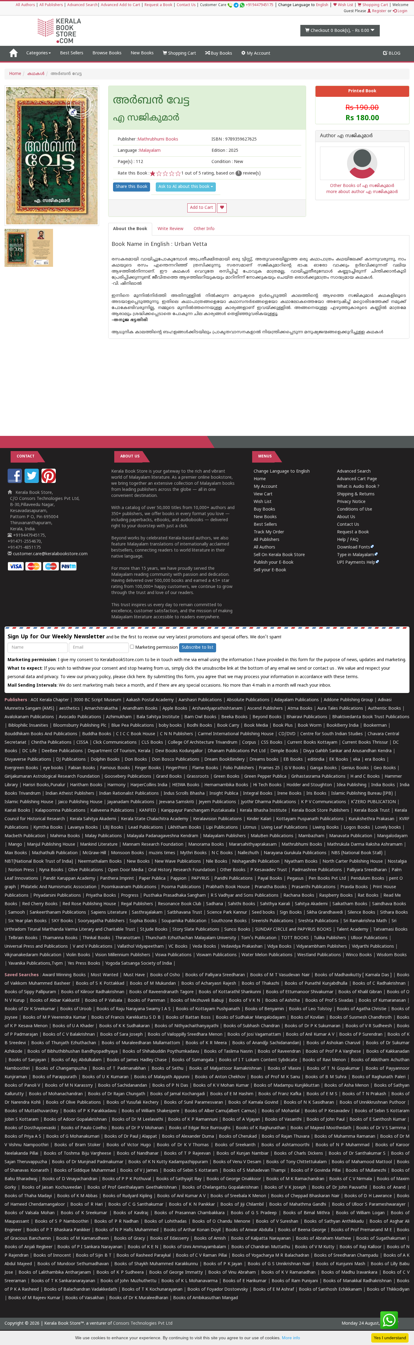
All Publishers (51, 5)
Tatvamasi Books (390, 929)
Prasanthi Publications (314, 887)
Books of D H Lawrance (368, 1196)
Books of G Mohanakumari (72, 1136)
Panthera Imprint (117, 878)
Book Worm (310, 725)
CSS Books (271, 742)
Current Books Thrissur (365, 742)
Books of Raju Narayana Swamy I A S (133, 1009)
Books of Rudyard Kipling (127, 1196)
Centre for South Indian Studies (331, 734)
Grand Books (169, 776)
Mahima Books (65, 836)
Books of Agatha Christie (361, 1009)
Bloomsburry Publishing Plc (79, 725)
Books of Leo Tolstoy (310, 1009)
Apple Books (174, 708)
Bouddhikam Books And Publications (41, 734)
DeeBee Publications (62, 751)
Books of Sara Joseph (121, 1034)
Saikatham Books (349, 904)
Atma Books (300, 708)
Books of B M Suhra (325, 1077)
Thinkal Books (96, 938)
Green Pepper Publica (265, 776)
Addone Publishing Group (348, 700)
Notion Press (21, 870)
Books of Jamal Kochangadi (177, 1094)
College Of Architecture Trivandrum (202, 742)
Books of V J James (139, 1170)
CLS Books (152, 742)
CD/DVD (287, 734)
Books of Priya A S (23, 1136)
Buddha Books (96, 734)
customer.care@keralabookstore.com (50, 554)
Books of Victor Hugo (128, 1145)
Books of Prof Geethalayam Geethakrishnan (131, 1187)
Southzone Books (229, 921)
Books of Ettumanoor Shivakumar (299, 992)
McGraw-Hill (94, 853)
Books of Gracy (129, 1238)
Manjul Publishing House (51, 844)
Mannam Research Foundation (152, 844)
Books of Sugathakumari (381, 1238)
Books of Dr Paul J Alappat (130, 1136)
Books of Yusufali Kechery (132, 1102)
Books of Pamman (146, 1000)
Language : (139, 150)
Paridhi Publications (233, 878)
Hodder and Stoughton (309, 785)
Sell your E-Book (270, 570)
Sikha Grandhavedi (325, 912)
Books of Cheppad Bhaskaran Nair (305, 1196)
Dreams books (264, 759)
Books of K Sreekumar (84, 1213)
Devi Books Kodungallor (179, 751)
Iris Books (316, 793)
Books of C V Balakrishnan (69, 1034)
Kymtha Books (48, 827)
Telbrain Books (23, 938)
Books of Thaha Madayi (28, 1196)
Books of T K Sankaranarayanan (63, 1281)
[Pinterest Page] (49, 481)
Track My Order (269, 532)
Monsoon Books (127, 853)
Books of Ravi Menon (324, 1060)
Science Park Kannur (227, 912)
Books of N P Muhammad (342, 1145)
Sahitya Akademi (311, 904)
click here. (137, 677)
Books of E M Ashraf (273, 1289)
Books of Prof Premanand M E (361, 1230)
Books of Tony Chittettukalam (296, 1162)
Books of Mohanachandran (56, 1094)
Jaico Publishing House (80, 802)
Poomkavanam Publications (128, 887)
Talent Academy (352, 929)
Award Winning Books (64, 975)
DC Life (29, 751)
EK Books (338, 759)
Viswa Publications (173, 955)
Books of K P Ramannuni (193, 1119)
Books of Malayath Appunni (162, 1077)
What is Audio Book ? (358, 486)
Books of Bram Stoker (77, 1145)
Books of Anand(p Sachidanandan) (266, 1043)
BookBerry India (342, 725)
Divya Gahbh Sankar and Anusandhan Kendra (347, 751)
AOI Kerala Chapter (50, 700)
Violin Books (78, 955)
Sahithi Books (241, 904)
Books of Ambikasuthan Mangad (205, 1298)
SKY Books (62, 921)
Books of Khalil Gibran (360, 992)
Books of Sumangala (192, 1060)
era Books (375, 759)
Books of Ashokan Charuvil (333, 1043)
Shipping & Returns (356, 494)
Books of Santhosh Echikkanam (330, 1289)
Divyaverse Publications (28, 759)
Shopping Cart (374, 5)
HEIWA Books (185, 785)
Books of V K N (244, 1000)
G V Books (295, 768)
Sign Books (291, 912)
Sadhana (214, 904)
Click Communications (115, 742)
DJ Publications (71, 759)
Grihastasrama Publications (318, 776)
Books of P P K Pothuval (126, 1179)
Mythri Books (193, 853)
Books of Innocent (52, 1255)
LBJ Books (113, 827)
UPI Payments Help (356, 562)
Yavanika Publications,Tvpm (35, 963)
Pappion (178, 878)
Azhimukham (119, 717)
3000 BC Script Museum (97, 700)
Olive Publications (85, 870)
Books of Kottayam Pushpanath (208, 1009)
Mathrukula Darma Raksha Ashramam (364, 844)
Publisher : (148, 139)
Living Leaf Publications (284, 827)
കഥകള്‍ (36, 73)
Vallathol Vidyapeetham (140, 946)
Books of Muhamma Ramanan (344, 1136)
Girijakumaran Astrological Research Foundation (52, 776)
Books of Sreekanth (235, 1145)
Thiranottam (127, 938)
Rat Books (368, 895)
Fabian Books (81, 768)
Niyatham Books (301, 861)
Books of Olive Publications (73, 1102)
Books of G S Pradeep (254, 1213)
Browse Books (107, 53)
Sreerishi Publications (272, 921)
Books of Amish (210, 1238)
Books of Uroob (76, 1009)
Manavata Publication (350, 836)
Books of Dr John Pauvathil (339, 1187)
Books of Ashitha (282, 1000)
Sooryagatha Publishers (101, 921)
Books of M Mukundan (153, 983)
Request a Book (158, 5)
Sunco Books (237, 929)
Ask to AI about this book (185, 186)
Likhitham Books (184, 827)
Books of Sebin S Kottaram (190, 1170)
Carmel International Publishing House (236, 734)
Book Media (256, 725)
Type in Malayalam (355, 555)
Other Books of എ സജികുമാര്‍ (362, 186)
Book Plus (283, 725)
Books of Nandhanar (138, 1153)
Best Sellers (71, 53)
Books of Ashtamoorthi (285, 1145)
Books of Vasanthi (283, 1119)
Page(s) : (130, 162)
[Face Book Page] (15, 481)
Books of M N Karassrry (69, 1085)
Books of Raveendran (279, 1051)
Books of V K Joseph (285, 1187)
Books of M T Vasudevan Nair (280, 975)
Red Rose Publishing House (89, 904)
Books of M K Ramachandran (295, 1179)
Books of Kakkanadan (387, 1051)
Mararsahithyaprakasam (253, 844)
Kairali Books (17, 810)
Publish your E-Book (273, 562)
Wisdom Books (392, 955)
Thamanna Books (60, 938)
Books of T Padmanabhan (119, 1068)
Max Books (16, 853)
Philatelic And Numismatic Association (58, 887)
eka (356, 759)
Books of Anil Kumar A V (310, 1034)
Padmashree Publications (317, 870)
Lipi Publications (222, 827)
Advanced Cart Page (357, 479)
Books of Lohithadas (165, 1221)
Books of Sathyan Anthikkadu (334, 1221)
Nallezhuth (248, 853)
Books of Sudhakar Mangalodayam (250, 1017)
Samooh (16, 912)
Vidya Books (279, 946)
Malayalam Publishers (224, 836)
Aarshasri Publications (200, 700)
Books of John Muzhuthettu (128, 1281)
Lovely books (388, 827)
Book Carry (228, 725)
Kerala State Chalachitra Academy (154, 819)
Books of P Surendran (360, 1034)
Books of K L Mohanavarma (189, 1281)
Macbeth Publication (25, 836)
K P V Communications (323, 802)
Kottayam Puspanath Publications (310, 819)
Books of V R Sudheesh (369, 1026)
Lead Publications (145, 827)
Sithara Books (394, 912)
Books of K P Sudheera (119, 1272)
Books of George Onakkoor (233, 1179)
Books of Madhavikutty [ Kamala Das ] (353, 975)
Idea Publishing (351, 785)
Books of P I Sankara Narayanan (89, 1247)
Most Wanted (104, 975)
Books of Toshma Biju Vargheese (77, 1153)
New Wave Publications (178, 861)
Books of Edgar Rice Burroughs (200, 1128)
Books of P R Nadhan (116, 1221)
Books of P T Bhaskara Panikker (58, 1230)
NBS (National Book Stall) (356, 853)
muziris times (162, 853)
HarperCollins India (148, 785)
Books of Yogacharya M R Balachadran (270, 1255)
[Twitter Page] (32, 481)
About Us (346, 517)
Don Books (136, 759)
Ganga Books (323, 768)
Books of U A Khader (73, 1026)
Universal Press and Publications (36, 946)
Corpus (249, 742)
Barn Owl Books (200, 717)
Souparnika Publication (184, 921)
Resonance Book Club (179, 904)
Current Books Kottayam (312, 742)
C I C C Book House (135, 734)
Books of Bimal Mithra (306, 1213)
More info (291, 1337)
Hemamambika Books (226, 785)
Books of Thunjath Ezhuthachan (63, 1043)
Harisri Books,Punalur (44, 785)
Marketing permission (156, 647)
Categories (37, 53)
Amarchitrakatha (101, 708)
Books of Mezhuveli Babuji (197, 1000)
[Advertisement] (207, 381)
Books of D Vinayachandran (69, 1179)
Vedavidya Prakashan (241, 946)
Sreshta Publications (318, 921)
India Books (383, 785)
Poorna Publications (181, 887)
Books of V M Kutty (314, 1247)
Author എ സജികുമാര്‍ (346, 136)
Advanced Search (82, 5)
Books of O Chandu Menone (221, 1221)
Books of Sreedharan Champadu (346, 1255)
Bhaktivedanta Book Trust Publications (370, 717)
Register (378, 11)
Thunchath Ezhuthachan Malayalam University (190, 938)
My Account (257, 53)
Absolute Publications (248, 700)
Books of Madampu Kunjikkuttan (286, 1085)
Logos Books (357, 827)
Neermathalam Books (100, 861)
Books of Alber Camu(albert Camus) (220, 1111)
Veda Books (204, 946)
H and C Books (365, 776)
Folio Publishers (238, 768)
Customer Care (236, 5)
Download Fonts (353, 547)
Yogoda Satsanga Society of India (138, 963)
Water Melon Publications (267, 955)
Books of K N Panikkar (192, 1204)
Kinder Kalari (259, 819)
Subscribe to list (197, 647)
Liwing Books (325, 827)
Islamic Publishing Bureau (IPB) (362, 793)
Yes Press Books (84, 963)
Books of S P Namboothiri (61, 1221)
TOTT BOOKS (295, 938)
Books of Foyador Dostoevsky (217, 1289)
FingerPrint (176, 768)
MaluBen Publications (272, 836)
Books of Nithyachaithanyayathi (186, 1026)
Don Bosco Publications (175, 759)
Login (401, 11)
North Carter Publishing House (352, 861)
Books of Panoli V (22, 1085)
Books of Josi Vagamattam (254, 1034)
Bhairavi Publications (306, 717)
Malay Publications (103, 836)
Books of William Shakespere (150, 1111)
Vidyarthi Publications (373, 946)
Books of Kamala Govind (253, 1102)
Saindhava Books (389, 904)
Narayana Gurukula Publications (295, 853)
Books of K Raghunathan (260, 1128)
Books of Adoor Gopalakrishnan (75, 1119)
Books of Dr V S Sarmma (381, 1128)
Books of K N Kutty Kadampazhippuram (168, 1162)
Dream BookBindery (224, 759)
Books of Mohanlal (280, 1111)
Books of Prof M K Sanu (275, 1077)
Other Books (232, 870)
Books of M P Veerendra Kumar (54, 1017)
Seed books (263, 912)
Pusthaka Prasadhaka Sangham (174, 895)
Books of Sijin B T (94, 1255)
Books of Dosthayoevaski (30, 1128)
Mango (15, 844)
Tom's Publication (258, 938)
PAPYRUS (200, 878)
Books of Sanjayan (27, 1060)
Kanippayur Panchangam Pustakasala (198, 810)
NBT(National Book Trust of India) (39, 861)
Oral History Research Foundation (181, 870)
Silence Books (361, 912)
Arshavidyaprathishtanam (217, 708)
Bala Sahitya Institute (157, 717)
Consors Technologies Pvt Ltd (142, 1323)
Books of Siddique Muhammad (84, 1170)
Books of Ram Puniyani (295, 1281)
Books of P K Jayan (222, 1264)
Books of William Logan (360, 1213)
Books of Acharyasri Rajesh (208, 983)
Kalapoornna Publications (60, 810)
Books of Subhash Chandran (251, 1026)
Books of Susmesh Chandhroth (360, 1017)
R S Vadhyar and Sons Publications (245, 895)
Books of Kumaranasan (382, 1000)
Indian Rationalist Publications (129, 793)
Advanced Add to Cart (120, 5)
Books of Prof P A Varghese (333, 1051)
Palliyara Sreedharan (367, 870)
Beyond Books (267, 717)
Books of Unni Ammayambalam (194, 1247)
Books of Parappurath (54, 1077)
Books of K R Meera (206, 1043)
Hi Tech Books (267, 785)
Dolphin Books (105, 759)
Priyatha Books (101, 895)
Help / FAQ (348, 539)
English (322, 5)
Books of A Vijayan (241, 1119)
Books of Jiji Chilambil (242, 1204)
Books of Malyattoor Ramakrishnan (225, 1068)
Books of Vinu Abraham (232, 1272)
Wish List (345, 5)
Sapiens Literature (109, 912)
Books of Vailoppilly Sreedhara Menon (185, 1034)
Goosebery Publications (128, 776)
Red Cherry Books (40, 904)
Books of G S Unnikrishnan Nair (279, 1264)
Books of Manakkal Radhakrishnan (357, 1281)
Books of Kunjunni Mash (340, 1264)
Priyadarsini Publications (57, 895)
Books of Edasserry (169, 1238)
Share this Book (131, 186)
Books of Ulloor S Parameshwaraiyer (369, 1204)
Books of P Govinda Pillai (315, 1170)
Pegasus (295, 878)
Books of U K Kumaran (105, 1077)
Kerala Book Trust (372, 810)
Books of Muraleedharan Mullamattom (141, 1043)
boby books (170, 725)
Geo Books (385, 768)
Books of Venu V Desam (237, 1162)
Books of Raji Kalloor (360, 1247)
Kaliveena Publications (112, 810)
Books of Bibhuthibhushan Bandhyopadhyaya (72, 1051)
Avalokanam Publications (29, 717)
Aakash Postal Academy (150, 700)
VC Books (178, 946)
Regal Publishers (137, 904)
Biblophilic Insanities (28, 725)
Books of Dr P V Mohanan (138, 1128)
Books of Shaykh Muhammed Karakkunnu (156, 1264)
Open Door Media (125, 870)
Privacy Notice (351, 501)
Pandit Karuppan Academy (69, 878)
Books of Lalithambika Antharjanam (54, 1272)
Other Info (204, 229)
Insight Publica (223, 793)
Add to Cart (201, 207)
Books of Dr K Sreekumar (30, 1009)
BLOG (393, 53)
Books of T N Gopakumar (333, 1068)
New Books (142, 53)
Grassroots (198, 776)
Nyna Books (51, 870)
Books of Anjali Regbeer (28, 1247)
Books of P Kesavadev (327, 1111)
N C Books (222, 853)
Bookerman (375, 725)
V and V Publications (92, 946)
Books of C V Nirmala (350, 1179)
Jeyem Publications (217, 802)
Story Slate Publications (195, 929)
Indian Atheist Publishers (69, 793)
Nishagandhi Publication (255, 861)
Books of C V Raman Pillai (201, 1255)
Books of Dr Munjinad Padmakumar (87, 1162)
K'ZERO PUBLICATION (373, 802)
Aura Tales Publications (340, 708)
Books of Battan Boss (188, 1017)
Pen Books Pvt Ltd (327, 878)
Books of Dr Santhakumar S (357, 1153)
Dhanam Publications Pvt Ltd (236, 751)
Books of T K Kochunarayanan (152, 1289)
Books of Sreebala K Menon (238, 1196)
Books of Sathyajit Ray (179, 1179)
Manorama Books (206, 844)
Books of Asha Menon (346, 1085)
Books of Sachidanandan (122, 1085)
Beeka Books (234, 717)
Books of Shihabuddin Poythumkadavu (160, 1051)
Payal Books (270, 878)
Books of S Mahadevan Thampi (254, 1170)
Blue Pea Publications (132, 725)
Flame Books (205, 768)
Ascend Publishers (265, 708)
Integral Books (257, 793)
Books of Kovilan (308, 1017)
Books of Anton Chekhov (220, 1077)
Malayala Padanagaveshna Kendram (162, 836)
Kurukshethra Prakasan (371, 819)
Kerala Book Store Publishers (320, 810)
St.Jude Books (154, 929)
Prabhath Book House (228, 887)
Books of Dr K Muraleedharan (138, 1298)
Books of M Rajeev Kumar (34, 1298)
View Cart (263, 494)
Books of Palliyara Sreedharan (215, 975)
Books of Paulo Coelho (84, 1128)
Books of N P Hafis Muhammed (127, 1230)
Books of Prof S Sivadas (329, 1000)
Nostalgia (397, 861)
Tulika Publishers (330, 938)
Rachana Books (298, 895)
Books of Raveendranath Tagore (161, 992)
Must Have (134, 975)
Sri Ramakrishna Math (365, 921)
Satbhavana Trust (184, 912)
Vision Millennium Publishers (122, 955)
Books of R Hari (86, 1204)
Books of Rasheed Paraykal (143, 1255)
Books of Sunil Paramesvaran (193, 1102)
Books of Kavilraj (130, 1213)
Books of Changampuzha (60, 1068)
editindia (316, 759)
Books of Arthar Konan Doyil (192, 1230)
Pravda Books (354, 887)
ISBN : (234, 139)
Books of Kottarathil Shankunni (230, 992)
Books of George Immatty (176, 1272)
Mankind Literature (99, 844)
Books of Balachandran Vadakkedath (80, 1289)
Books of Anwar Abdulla (249, 1230)
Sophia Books (143, 921)
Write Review (170, 229)
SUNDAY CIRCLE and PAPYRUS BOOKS (293, 929)
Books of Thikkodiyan (388, 1289)
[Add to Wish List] (222, 208)
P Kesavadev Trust (268, 870)
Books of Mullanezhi (366, 1170)
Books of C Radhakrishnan (379, 983)
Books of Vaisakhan (84, 1298)
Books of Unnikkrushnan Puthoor (372, 1102)
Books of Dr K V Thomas (183, 1145)
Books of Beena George (302, 1230)
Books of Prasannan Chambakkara (189, 1213)
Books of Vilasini (284, 1068)
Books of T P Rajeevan (187, 1153)
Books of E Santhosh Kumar (377, 1119)
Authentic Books (384, 708)
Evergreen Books (21, 768)
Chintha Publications (51, 742)
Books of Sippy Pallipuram (30, 992)
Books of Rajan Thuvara (285, 1136)
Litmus (249, 827)
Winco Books (359, 955)
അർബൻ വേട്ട (151, 101)
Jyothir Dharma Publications (268, 802)
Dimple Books (284, 751)
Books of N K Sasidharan (309, 1102)
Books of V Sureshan (277, 1221)
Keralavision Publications (217, 819)
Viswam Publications (216, 955)
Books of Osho (165, 975)
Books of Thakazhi (260, 983)
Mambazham (311, 836)
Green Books (226, 776)
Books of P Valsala (103, 1000)
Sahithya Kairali (275, 904)
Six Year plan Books (27, 921)
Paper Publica (152, 878)
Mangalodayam (392, 836)
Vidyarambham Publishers (321, 946)
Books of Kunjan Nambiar (242, 1153)
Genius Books (355, 768)
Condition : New (227, 162)
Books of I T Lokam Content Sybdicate (258, 1060)
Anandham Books (140, 708)
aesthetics (69, 708)
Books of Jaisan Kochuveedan (52, 1187)
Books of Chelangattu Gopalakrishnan (220, 1187)
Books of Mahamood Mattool (362, 1162)
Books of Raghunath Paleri (379, 1077)
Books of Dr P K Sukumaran (312, 1026)
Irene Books (289, 793)
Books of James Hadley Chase (137, 1060)
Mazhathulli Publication (55, 853)
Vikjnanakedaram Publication (33, 955)
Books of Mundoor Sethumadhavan (73, 1264)
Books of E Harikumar (244, 1281)
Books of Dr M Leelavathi (137, 1119)
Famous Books (115, 768)
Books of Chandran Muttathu (260, 1247)
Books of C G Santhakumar (135, 1204)
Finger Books (148, 768)
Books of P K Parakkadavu (89, 1111)
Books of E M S (321, 1094)
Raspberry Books (336, 895)
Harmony (116, 785)
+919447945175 (259, 5)
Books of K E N (143, 1247)
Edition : (225, 150)
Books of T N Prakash (364, 1094)
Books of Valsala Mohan (30, 1213)
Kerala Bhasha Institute (263, 810)
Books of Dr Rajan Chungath (116, 1094)
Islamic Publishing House (29, 802)
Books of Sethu (167, 1068)
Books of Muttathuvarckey (31, 1111)
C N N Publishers (176, 734)
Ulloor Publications (369, 938)
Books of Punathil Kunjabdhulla (316, 983)
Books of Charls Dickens (298, 1153)
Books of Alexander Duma (188, 1136)
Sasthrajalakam (147, 912)
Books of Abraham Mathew (323, 1238)
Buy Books (220, 53)
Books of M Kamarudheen (82, 1238)
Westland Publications (319, 955)
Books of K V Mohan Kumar (221, 1085)
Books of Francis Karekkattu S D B (126, 1017)
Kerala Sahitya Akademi (93, 819)
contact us (324, 668)
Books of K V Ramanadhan (288, 1272)
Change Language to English (282, 471)
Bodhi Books (199, 725)
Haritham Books (86, 785)
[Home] (13, 53)
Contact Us (186, 5)
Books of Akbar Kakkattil (55, 1000)
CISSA (82, 742)
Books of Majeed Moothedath (320, 1128)
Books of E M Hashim (231, 1094)
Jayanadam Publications (130, 802)
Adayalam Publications (296, 700)
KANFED (147, 810)
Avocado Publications (80, 717)
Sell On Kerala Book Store (279, 555)
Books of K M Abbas (77, 1196)
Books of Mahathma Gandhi (297, 1204)
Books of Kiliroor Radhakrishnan (92, 992)
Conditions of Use (354, 509)
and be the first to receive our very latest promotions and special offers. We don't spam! (144, 636)
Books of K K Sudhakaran (124, 1026)
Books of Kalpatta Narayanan (261, 1238)
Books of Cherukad (238, 1136)
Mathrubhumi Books (302, 844)
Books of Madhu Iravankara (349, 1272)
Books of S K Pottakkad (100, 983)
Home (15, 73)
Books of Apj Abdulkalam (76, 1060)
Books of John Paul (325, 1119)
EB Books (293, 759)
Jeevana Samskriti (176, 802)
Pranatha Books (271, 887)
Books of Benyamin (264, 1009)
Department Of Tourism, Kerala (119, 751)
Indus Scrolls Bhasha (184, 793)
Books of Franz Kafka (279, 1094)
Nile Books (216, 861)
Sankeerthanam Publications (58, 912)
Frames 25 (269, 768)
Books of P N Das (170, 1085)
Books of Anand (389, 1187)
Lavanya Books (83, 827)
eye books (53, 768)
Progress (130, 895)
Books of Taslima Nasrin (228, 1051)
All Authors (25, 5)
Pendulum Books (367, 878)
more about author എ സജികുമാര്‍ (362, 192)
